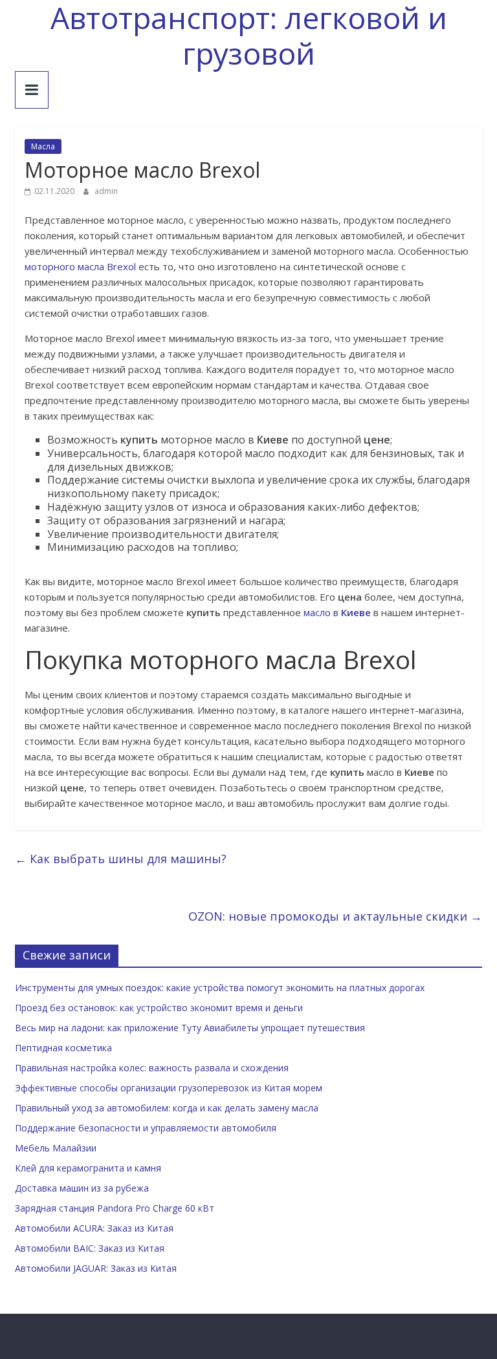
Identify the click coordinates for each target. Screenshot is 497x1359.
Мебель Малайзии (55, 1148)
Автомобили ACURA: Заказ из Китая (94, 1228)
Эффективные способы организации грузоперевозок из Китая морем (168, 1088)
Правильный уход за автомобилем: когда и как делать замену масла (166, 1108)
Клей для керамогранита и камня (88, 1168)
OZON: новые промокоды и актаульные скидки (335, 916)
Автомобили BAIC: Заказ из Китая (89, 1248)
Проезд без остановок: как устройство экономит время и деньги (159, 1007)
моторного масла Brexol (80, 266)
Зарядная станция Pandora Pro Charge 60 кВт (114, 1208)
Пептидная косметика (63, 1048)
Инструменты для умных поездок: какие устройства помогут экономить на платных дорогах (220, 987)
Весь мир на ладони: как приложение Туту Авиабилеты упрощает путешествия (190, 1028)
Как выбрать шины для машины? (120, 858)
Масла (43, 146)
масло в (337, 612)
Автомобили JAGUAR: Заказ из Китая (96, 1268)
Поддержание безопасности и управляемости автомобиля (145, 1128)
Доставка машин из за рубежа (82, 1188)
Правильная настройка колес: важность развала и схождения (152, 1068)
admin (106, 191)
